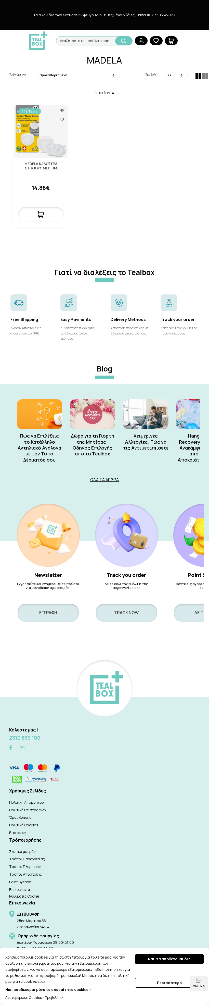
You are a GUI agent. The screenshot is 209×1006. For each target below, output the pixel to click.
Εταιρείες (17, 832)
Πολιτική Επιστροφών (27, 810)
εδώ (41, 981)
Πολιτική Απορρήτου (26, 802)
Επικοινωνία (19, 889)
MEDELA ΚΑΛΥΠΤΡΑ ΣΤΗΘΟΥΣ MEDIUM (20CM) (40, 166)
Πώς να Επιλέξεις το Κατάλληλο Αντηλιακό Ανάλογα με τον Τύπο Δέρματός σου (39, 448)
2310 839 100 (25, 737)
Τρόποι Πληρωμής (25, 866)
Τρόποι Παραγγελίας (27, 858)
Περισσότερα (169, 982)
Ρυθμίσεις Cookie (24, 896)
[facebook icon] (10, 748)
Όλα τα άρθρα (104, 479)
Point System (20, 881)
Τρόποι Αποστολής (25, 874)
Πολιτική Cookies (23, 825)
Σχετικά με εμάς (22, 851)
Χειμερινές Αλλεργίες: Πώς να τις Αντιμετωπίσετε (145, 442)
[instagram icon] (22, 748)
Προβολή (151, 74)
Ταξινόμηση (17, 74)
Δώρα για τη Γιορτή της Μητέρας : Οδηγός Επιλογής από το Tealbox (92, 445)
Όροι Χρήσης (20, 817)
